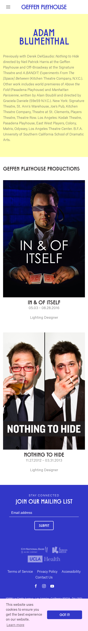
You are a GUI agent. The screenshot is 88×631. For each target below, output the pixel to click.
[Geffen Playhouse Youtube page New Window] (52, 586)
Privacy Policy (47, 571)
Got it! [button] (65, 614)
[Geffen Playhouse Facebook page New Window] (36, 586)
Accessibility (71, 571)
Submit (44, 525)
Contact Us (44, 577)
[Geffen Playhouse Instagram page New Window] (44, 586)
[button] (8, 7)
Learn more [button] (15, 625)
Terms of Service (20, 571)
